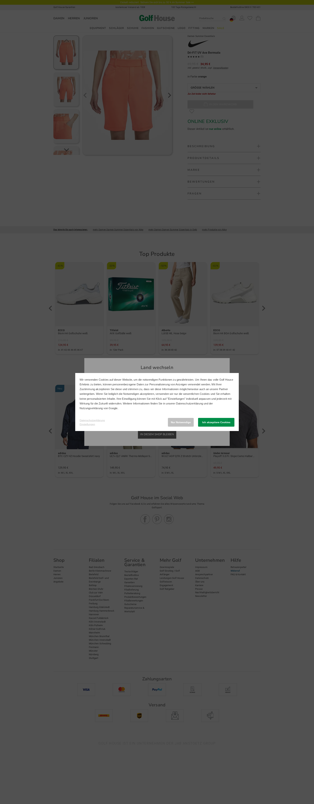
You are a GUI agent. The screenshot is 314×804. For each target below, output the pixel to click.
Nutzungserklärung (91, 408)
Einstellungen (87, 424)
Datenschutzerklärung (189, 403)
